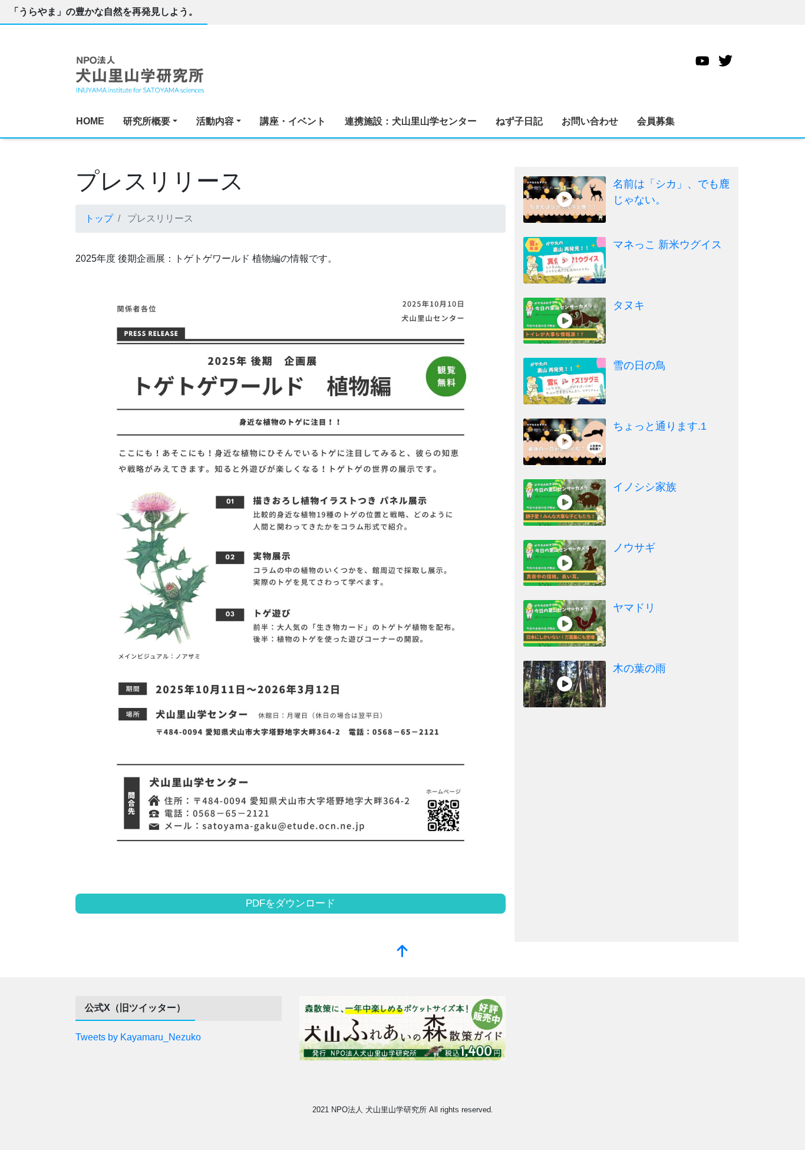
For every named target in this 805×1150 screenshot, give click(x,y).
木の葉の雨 (639, 668)
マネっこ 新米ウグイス (667, 245)
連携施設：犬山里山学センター (411, 121)
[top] (402, 952)
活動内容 (215, 121)
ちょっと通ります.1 (660, 426)
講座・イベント (293, 121)
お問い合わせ (590, 121)
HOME (90, 121)
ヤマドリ (634, 608)
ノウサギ (634, 547)
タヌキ (629, 305)
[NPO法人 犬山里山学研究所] (140, 73)
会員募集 (656, 121)
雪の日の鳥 (639, 365)
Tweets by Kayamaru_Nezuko (138, 1037)
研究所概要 (146, 121)
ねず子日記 (519, 121)
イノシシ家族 (645, 487)
